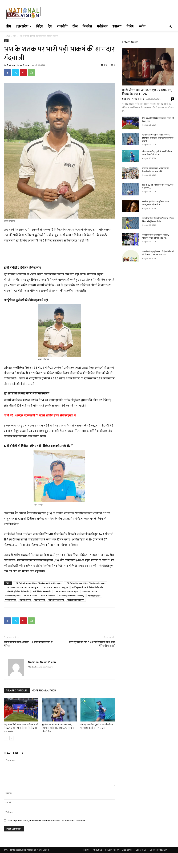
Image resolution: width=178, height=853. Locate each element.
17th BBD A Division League (55, 587)
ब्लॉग (142, 26)
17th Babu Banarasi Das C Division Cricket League (38, 583)
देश (50, 26)
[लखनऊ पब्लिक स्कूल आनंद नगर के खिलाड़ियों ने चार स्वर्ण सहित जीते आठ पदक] (130, 173)
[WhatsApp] (31, 72)
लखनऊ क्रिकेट (25, 599)
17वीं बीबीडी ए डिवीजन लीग (42, 591)
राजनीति (62, 26)
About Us (97, 849)
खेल (75, 26)
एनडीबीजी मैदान (10, 599)
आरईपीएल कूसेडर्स (94, 595)
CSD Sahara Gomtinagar (66, 591)
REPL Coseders (48, 595)
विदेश (39, 26)
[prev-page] (6, 738)
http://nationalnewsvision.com (40, 667)
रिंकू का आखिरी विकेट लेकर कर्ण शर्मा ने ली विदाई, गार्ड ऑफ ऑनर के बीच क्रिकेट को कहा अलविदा (21, 728)
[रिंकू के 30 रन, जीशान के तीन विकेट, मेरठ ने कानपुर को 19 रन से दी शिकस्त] (130, 189)
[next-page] (11, 738)
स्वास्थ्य (117, 26)
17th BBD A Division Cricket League (21, 587)
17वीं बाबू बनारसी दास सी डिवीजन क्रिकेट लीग (87, 587)
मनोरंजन (102, 26)
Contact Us (141, 849)
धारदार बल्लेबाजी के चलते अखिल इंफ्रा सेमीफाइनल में (45, 415)
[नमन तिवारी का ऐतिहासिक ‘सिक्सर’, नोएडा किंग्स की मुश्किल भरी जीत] (130, 223)
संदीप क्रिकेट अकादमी (56, 599)
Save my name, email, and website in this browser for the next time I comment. (46, 821)
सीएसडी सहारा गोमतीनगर (75, 599)
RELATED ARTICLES (17, 690)
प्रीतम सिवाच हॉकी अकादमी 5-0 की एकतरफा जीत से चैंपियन (28, 644)
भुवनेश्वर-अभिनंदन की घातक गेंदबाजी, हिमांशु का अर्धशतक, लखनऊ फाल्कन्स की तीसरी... (157, 138)
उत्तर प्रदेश (22, 26)
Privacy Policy (112, 849)
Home (7, 35)
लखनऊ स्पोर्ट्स (39, 599)
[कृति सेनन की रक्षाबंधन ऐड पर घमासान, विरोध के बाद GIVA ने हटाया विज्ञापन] (148, 66)
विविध (130, 26)
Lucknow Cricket (90, 591)
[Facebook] (7, 72)
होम (8, 26)
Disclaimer (127, 849)
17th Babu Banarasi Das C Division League (86, 583)
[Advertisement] (59, 253)
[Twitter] (15, 72)
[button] (170, 26)
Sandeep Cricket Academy (71, 595)
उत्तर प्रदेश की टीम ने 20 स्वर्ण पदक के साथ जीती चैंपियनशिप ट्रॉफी (92, 644)
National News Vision (18, 65)
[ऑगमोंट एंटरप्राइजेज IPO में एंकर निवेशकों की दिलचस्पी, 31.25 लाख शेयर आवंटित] (130, 256)
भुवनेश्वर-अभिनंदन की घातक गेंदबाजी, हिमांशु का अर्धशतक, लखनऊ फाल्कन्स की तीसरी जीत (58, 728)
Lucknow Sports (13, 595)
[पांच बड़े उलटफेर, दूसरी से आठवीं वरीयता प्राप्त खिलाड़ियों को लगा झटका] (97, 709)
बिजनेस (87, 26)
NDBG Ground (30, 595)
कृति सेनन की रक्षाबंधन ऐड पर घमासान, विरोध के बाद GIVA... (147, 92)
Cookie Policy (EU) (158, 849)
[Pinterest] (23, 72)
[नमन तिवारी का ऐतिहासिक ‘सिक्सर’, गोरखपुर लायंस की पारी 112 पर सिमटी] (130, 239)
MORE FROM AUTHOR (44, 690)
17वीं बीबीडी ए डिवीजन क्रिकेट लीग (17, 591)
